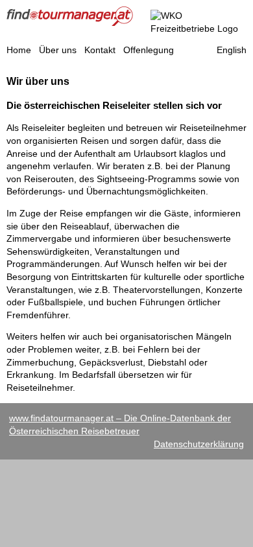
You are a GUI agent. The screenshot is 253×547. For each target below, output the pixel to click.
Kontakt (99, 50)
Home (18, 50)
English (232, 50)
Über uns (58, 50)
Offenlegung (148, 50)
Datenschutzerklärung (199, 444)
